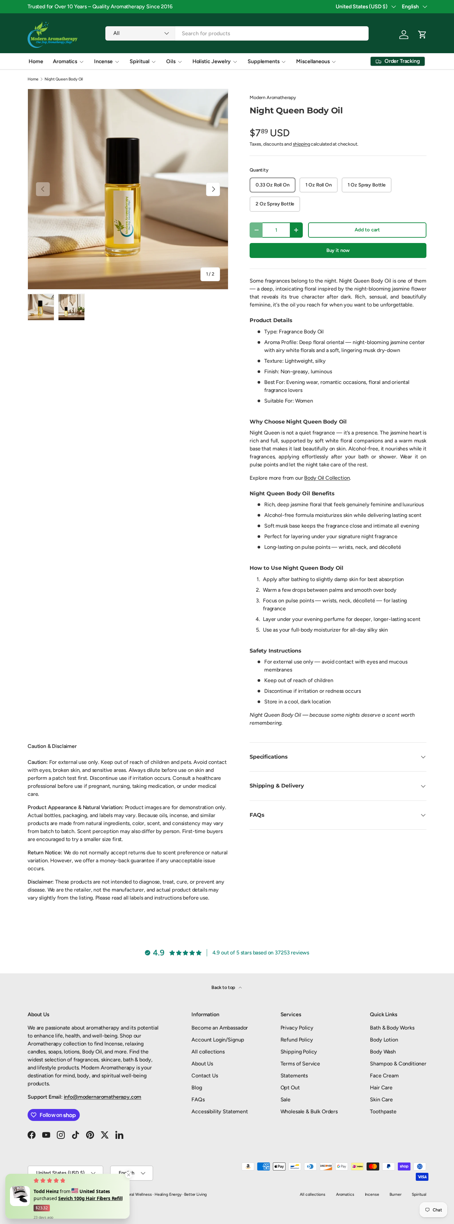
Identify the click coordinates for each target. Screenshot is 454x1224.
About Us (202, 1063)
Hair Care (381, 1087)
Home (36, 61)
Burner (395, 1194)
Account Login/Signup (217, 1040)
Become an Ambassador (219, 1028)
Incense (103, 61)
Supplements (263, 61)
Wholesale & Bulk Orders (309, 1111)
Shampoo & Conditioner (398, 1063)
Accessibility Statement (219, 1111)
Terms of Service (300, 1063)
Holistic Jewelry (211, 61)
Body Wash (383, 1051)
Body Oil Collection (327, 478)
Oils (170, 61)
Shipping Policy (299, 1051)
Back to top (223, 987)
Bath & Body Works (392, 1028)
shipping (301, 144)
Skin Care (381, 1099)
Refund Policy (297, 1040)
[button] (422, 34)
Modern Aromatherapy (273, 97)
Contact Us (204, 1075)
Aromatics (65, 61)
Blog (196, 1087)
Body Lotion (384, 1040)
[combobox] (236, 33)
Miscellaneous (312, 61)
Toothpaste (383, 1111)
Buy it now (338, 250)
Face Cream (384, 1075)
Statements (294, 1075)
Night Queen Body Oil (64, 79)
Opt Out (290, 1087)
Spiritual (140, 61)
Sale (285, 1099)
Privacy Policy (297, 1028)
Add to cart (367, 230)
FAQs (197, 1099)
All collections (208, 1051)
